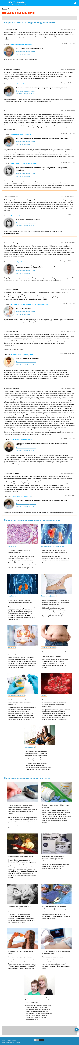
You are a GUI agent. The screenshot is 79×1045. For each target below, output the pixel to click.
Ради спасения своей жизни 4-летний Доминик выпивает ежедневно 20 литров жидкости (38, 1000)
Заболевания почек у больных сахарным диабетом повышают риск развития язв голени (21, 909)
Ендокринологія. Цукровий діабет (52, 546)
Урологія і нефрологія (48, 596)
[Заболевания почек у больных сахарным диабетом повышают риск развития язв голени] (22, 894)
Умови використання (9, 1040)
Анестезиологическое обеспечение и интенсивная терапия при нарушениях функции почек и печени (56, 602)
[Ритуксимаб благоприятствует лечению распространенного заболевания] (56, 843)
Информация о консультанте (26, 51)
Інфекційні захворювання (16, 695)
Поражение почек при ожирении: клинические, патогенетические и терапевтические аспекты (54, 654)
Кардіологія (12, 546)
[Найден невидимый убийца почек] (22, 843)
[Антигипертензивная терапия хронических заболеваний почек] (22, 584)
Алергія (43, 695)
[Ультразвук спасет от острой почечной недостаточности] (56, 938)
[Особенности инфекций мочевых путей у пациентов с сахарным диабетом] (22, 683)
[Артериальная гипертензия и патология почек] (22, 534)
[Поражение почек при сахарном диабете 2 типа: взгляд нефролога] (56, 534)
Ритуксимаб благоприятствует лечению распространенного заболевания (53, 859)
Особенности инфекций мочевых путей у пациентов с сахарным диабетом (20, 702)
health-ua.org (17, 3)
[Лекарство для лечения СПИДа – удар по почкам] (56, 792)
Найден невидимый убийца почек (20, 856)
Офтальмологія (30, 747)
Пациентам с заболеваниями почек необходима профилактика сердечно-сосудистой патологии (55, 909)
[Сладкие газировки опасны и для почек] (22, 938)
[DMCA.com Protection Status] (39, 1040)
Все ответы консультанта (24, 54)
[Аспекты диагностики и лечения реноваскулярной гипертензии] (22, 635)
